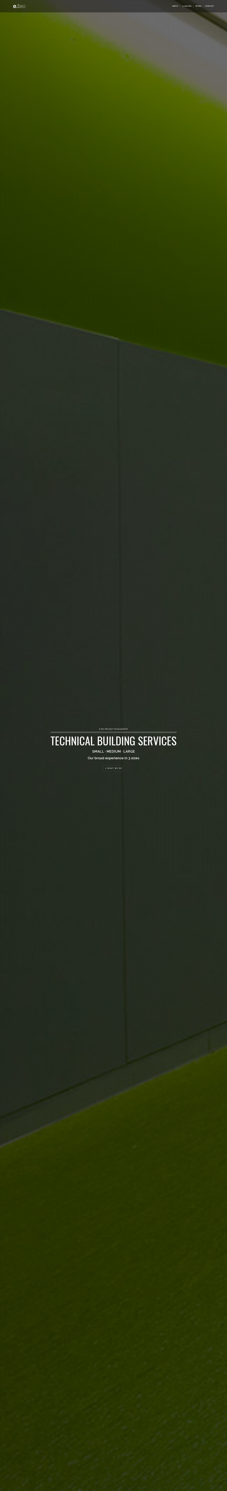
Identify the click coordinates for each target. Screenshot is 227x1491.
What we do (114, 768)
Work (198, 6)
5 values (187, 6)
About (175, 6)
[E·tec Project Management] (19, 6)
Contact (209, 6)
